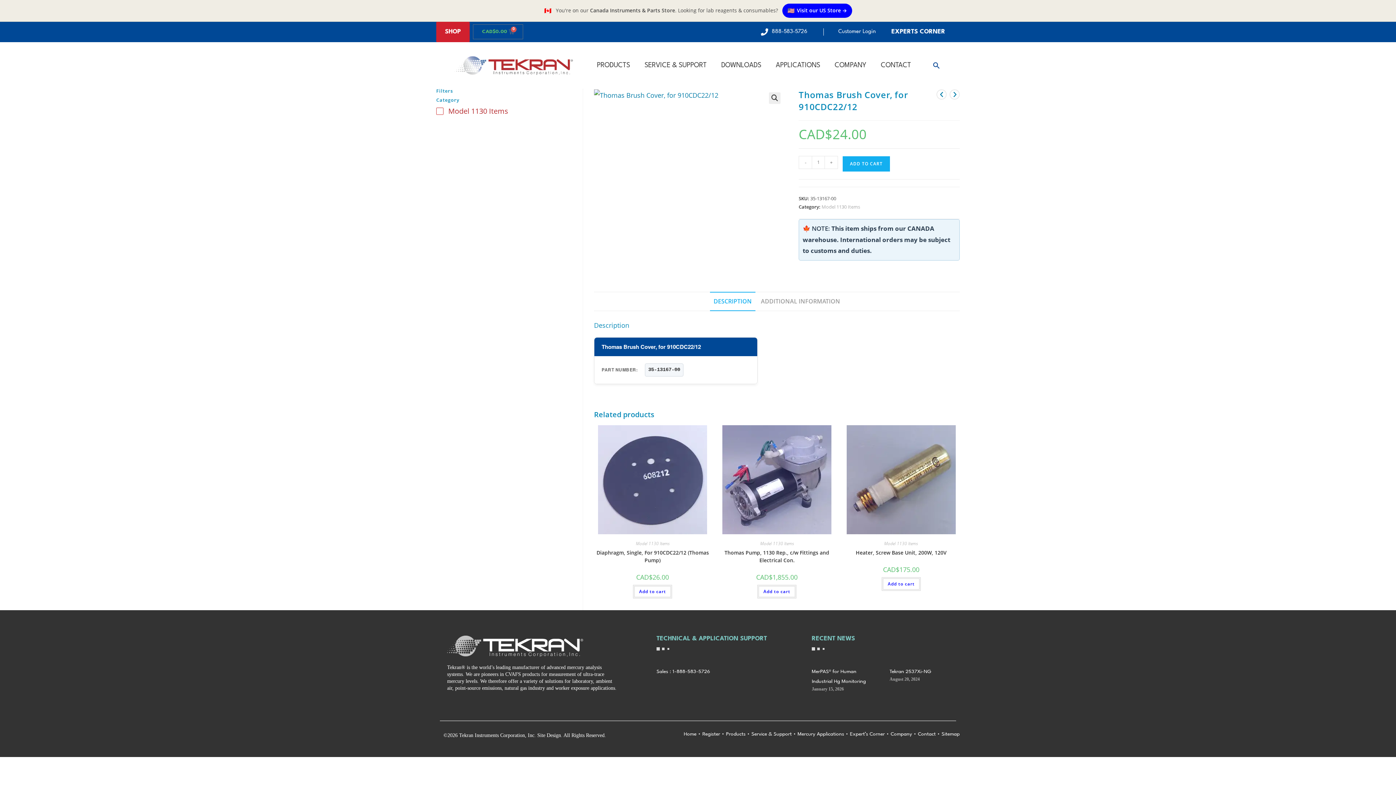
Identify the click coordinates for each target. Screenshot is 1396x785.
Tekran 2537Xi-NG (910, 671)
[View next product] (955, 94)
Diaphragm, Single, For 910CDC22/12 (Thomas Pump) (653, 556)
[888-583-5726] (764, 32)
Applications (798, 65)
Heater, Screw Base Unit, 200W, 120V (901, 552)
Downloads (741, 65)
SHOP (453, 32)
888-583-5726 (789, 32)
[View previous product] (941, 94)
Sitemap (951, 734)
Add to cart (866, 164)
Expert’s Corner (867, 734)
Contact (896, 65)
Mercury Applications (821, 734)
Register (711, 734)
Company (850, 65)
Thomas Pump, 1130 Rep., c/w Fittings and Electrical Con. (777, 556)
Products (613, 65)
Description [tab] (733, 301)
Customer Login (857, 32)
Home (690, 734)
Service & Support (676, 65)
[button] (936, 65)
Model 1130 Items (841, 207)
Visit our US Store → (817, 11)
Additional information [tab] (800, 301)
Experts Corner (918, 32)
